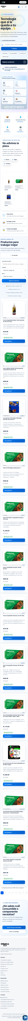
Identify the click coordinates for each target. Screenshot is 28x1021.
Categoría (4, 267)
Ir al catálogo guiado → (10, 168)
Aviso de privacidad (5, 989)
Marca (3, 273)
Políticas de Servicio (5, 987)
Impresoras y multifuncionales (7, 962)
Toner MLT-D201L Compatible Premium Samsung (13, 518)
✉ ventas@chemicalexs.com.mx (7, 999)
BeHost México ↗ (4, 1008)
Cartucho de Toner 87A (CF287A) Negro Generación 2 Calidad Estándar (13, 812)
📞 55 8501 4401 (23, 2)
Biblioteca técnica (4, 980)
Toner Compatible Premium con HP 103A (13, 615)
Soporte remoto (4, 970)
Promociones (3, 983)
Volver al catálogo (14, 931)
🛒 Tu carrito (14, 255)
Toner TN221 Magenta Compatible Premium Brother (12, 860)
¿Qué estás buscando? (6, 261)
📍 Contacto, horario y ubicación (7, 1004)
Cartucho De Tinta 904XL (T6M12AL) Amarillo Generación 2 (12, 418)
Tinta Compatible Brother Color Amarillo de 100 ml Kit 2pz (13, 320)
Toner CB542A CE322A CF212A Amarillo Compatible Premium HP (13, 369)
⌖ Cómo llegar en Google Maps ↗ (7, 1006)
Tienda (2, 973)
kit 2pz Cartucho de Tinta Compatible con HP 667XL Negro (14, 764)
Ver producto (14, 341)
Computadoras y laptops (6, 960)
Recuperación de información (7, 964)
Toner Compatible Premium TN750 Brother (12, 568)
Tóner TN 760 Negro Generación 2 (11, 468)
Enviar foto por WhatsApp (14, 927)
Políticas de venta (4, 985)
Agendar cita (3, 966)
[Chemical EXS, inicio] (3, 7)
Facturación (3, 975)
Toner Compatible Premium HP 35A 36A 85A (13, 666)
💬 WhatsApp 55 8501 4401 (6, 1001)
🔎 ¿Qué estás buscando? (8, 40)
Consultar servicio (4, 968)
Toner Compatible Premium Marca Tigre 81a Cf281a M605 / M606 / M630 (13, 715)
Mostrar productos (14, 280)
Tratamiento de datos (5, 991)
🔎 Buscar (14, 48)
